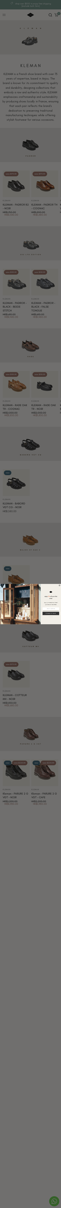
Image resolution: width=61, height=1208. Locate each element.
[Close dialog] (59, 585)
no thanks (50, 616)
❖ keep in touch (51, 613)
